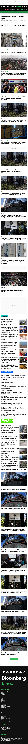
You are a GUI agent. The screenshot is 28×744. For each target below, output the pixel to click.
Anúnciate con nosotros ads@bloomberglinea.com (11, 738)
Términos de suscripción (6, 728)
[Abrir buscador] (22, 6)
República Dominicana (5, 706)
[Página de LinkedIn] (17, 672)
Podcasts (3, 719)
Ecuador (3, 700)
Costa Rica (3, 704)
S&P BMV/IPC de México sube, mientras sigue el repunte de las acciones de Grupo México (13, 633)
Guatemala (3, 707)
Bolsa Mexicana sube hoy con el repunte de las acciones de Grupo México (14, 653)
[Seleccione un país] (3, 6)
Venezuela (3, 697)
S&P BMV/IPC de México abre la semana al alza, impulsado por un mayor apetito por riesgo (12, 290)
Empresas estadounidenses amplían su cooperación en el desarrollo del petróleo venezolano (10, 360)
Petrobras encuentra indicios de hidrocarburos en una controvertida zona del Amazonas (10, 451)
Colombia (3, 695)
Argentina (3, 694)
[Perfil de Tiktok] (20, 672)
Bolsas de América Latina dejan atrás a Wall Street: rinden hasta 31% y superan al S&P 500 (13, 51)
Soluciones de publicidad (6, 740)
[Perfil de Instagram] (14, 672)
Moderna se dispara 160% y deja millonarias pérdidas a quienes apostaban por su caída (9, 337)
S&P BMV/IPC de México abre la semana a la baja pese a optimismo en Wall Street (13, 571)
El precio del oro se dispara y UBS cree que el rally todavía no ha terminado (9, 366)
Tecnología (3, 729)
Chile (2, 698)
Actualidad (3, 716)
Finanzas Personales (5, 718)
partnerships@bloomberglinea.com (8, 737)
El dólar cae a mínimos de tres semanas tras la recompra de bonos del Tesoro (8, 352)
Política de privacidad (5, 727)
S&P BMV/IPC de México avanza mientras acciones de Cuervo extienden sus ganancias (13, 488)
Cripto (2, 717)
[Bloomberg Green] (14, 420)
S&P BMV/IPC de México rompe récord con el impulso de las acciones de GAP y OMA (13, 120)
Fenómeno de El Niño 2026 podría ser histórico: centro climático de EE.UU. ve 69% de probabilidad (9, 464)
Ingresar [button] (25, 6)
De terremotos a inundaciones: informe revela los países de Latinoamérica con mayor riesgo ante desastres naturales (10, 429)
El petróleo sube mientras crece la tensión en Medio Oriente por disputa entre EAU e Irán (9, 345)
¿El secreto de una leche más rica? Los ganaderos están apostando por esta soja (10, 436)
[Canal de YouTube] (11, 672)
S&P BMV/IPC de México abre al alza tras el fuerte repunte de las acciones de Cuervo (13, 509)
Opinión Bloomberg (7, 371)
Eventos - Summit (4, 735)
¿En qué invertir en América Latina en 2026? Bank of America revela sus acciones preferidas (13, 98)
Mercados (3, 713)
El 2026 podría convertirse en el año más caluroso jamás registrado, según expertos (10, 457)
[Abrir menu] (1, 6)
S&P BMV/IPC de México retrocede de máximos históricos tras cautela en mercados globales (13, 216)
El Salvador (3, 705)
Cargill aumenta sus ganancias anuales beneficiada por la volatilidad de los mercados (9, 322)
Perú (2, 699)
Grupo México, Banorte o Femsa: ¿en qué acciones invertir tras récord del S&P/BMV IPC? (12, 171)
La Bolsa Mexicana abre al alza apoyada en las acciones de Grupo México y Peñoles (13, 591)
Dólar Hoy (3, 715)
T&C (2, 730)
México (2, 693)
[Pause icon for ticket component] (1, 9)
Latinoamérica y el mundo (6, 691)
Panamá (3, 701)
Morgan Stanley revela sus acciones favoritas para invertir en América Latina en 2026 (13, 143)
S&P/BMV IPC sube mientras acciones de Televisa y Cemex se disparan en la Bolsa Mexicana (12, 262)
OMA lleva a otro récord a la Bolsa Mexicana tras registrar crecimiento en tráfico (13, 193)
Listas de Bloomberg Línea (6, 721)
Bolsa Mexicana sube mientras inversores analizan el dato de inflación (12, 612)
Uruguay (3, 702)
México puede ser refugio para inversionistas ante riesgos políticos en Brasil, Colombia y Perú (13, 74)
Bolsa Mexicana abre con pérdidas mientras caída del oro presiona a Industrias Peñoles (13, 550)
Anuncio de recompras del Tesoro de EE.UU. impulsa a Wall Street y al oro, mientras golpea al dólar (9, 329)
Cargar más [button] (14, 659)
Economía (3, 712)
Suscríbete (3, 726)
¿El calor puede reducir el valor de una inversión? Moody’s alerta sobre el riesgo (9, 443)
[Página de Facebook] (4, 672)
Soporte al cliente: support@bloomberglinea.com (11, 739)
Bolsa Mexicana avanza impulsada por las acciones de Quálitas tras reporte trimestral (13, 529)
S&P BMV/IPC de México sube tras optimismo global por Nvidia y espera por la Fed (13, 239)
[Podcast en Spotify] (24, 672)
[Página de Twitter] (7, 672)
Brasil (2, 692)
